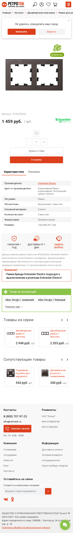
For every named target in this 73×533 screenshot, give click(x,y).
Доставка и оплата (52, 449)
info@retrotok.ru (12, 421)
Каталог (19, 12)
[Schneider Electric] (63, 120)
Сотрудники (10, 455)
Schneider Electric (47, 183)
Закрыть (51, 31)
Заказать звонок (20, 428)
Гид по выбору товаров (55, 465)
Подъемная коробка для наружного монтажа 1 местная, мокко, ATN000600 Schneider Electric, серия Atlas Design (23, 373)
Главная (6, 12)
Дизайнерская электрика (41, 12)
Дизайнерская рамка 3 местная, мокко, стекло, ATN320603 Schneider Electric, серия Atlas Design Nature (58, 333)
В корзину (36, 159)
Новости (8, 460)
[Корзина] (55, 4)
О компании (10, 449)
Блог (6, 465)
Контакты (9, 471)
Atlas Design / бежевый (51, 299)
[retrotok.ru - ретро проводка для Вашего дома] (13, 4)
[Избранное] (48, 4)
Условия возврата (52, 455)
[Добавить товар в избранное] (36, 133)
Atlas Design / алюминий (19, 299)
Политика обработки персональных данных (26, 527)
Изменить (21, 31)
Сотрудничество (51, 460)
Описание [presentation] (34, 171)
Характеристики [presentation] (14, 171)
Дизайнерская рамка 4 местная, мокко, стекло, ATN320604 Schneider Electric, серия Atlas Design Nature (24, 333)
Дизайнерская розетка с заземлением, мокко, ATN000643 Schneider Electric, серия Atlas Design (58, 373)
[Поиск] (35, 4)
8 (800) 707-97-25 (15, 416)
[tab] (14, 172)
